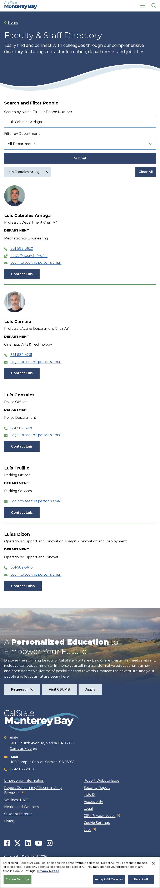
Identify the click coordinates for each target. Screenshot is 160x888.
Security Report (97, 788)
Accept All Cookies (109, 879)
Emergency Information (24, 780)
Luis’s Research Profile (29, 256)
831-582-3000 (22, 769)
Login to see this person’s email (35, 263)
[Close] (153, 863)
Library (9, 821)
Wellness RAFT (16, 800)
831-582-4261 (21, 355)
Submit (80, 158)
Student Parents (18, 814)
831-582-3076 (21, 428)
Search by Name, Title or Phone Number (38, 112)
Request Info (22, 689)
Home (13, 22)
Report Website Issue (101, 780)
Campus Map (21, 749)
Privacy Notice (48, 871)
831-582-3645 (21, 567)
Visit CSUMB (59, 689)
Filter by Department (22, 134)
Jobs (87, 830)
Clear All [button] (146, 172)
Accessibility (93, 802)
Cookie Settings (97, 823)
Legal (88, 808)
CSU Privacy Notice (99, 816)
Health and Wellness (21, 807)
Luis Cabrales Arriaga (24, 172)
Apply (90, 689)
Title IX (89, 794)
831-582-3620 (21, 249)
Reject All (141, 879)
